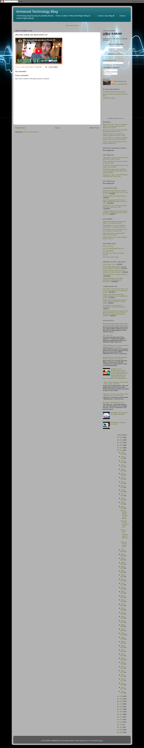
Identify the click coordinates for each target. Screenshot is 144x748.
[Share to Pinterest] (57, 67)
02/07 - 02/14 (122, 671)
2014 (121, 711)
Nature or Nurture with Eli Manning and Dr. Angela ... (124, 514)
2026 (121, 437)
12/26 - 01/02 (122, 453)
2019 (121, 699)
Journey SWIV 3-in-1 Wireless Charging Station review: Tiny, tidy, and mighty (115, 138)
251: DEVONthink (108, 251)
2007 (121, 724)
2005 (121, 729)
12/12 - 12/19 (122, 461)
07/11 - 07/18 (122, 584)
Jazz (116, 16)
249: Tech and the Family (111, 257)
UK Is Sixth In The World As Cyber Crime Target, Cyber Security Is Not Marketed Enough (115, 290)
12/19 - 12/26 (122, 457)
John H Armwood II (120, 81)
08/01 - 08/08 (122, 571)
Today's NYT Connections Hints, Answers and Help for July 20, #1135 (115, 158)
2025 (121, 440)
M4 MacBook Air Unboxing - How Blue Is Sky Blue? (119, 413)
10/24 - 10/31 (122, 490)
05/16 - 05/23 (122, 617)
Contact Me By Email (72, 25)
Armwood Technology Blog (37, 11)
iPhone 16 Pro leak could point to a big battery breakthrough (115, 142)
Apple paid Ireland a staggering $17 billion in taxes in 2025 (114, 234)
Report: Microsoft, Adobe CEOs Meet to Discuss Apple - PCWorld (116, 383)
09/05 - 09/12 (122, 559)
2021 (121, 450)
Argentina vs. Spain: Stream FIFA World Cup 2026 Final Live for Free (115, 175)
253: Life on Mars (108, 246)
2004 (121, 732)
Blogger (100, 740)
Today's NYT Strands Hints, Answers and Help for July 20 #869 (115, 166)
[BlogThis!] (51, 67)
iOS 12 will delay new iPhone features (114, 196)
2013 (121, 714)
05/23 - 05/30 (122, 613)
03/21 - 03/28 (122, 650)
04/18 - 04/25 (122, 633)
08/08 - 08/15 (122, 567)
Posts (107, 70)
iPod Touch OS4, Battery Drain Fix (113, 402)
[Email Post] (45, 67)
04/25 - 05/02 (122, 629)
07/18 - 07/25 (122, 579)
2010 (121, 722)
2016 (121, 706)
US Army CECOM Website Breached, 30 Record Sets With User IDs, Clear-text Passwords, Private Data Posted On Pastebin (115, 313)
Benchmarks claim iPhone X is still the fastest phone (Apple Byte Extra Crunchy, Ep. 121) (115, 192)
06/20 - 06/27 (122, 596)
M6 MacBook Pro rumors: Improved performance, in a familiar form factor (114, 226)
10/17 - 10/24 (122, 494)
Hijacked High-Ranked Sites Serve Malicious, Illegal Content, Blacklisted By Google (115, 296)
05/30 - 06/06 (122, 609)
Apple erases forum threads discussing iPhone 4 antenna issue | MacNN (115, 358)
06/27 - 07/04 (122, 592)
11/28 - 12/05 (122, 469)
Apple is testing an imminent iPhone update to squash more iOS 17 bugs (114, 134)
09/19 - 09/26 (122, 550)
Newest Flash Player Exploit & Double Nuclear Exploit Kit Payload (114, 267)
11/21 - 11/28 (122, 474)
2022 (121, 447)
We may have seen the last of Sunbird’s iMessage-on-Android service (115, 130)
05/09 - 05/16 (122, 621)
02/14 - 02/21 (122, 667)
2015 (121, 709)
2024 (121, 442)
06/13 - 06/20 (122, 600)
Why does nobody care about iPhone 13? (125, 524)
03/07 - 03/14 (122, 654)
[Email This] (49, 67)
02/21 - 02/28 (122, 663)
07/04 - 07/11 (122, 588)
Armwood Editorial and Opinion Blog (114, 92)
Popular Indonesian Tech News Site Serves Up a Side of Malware (114, 271)
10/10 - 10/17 (122, 499)
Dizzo (88, 740)
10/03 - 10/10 (122, 503)
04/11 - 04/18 (122, 638)
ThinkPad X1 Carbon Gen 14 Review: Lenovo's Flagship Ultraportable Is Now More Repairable (115, 171)
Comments (108, 73)
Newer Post (20, 128)
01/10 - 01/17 (122, 688)
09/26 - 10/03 (122, 507)
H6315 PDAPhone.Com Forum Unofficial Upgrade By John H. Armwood (115, 346)
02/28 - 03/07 (122, 658)
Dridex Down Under (109, 264)
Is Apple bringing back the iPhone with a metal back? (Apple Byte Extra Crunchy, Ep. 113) (115, 212)
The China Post (107, 335)
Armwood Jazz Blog (109, 98)
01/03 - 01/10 (122, 692)
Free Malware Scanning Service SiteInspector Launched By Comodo (114, 306)
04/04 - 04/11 (122, 642)
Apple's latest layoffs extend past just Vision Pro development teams (114, 222)
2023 (121, 445)
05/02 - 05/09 (122, 625)
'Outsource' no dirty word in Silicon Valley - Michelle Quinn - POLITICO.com (115, 394)
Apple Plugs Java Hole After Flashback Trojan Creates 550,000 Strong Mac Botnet (115, 301)
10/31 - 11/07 (122, 486)
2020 (121, 696)
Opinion (94, 16)
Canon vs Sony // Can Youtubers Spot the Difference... (124, 534)
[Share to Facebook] (55, 67)
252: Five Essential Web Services (113, 248)
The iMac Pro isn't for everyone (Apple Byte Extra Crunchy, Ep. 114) (115, 206)
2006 (121, 727)
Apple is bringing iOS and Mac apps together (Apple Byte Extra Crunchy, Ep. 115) (115, 201)
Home (57, 128)
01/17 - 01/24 (122, 683)
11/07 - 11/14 (122, 482)
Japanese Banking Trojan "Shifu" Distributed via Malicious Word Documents (113, 280)
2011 (121, 719)
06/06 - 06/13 (122, 604)
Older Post (94, 128)
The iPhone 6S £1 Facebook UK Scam (115, 274)
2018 (121, 701)
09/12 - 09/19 (122, 554)
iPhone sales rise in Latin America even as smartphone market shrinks (115, 230)
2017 (121, 704)
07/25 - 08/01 (122, 575)
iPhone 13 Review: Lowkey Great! (124, 544)
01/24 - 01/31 (122, 679)
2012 (121, 717)
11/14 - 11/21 (122, 478)
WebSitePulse (121, 118)
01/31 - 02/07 (122, 675)
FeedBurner (120, 54)
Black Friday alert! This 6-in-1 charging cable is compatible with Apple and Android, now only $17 (115, 126)
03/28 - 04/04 (122, 646)
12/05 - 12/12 (122, 465)
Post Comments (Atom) (31, 132)
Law (35, 18)
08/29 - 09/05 (122, 563)
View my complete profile (119, 84)
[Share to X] (53, 67)
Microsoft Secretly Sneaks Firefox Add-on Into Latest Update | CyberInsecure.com (115, 324)
